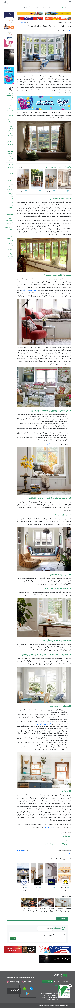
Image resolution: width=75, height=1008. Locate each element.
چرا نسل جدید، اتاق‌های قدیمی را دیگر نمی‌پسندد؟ (10, 208)
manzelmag (14, 982)
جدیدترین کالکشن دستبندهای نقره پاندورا (57, 844)
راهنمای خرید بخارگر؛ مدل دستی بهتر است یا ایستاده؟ (9, 97)
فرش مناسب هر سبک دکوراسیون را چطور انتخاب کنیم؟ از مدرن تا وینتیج (9, 192)
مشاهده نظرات (21, 22)
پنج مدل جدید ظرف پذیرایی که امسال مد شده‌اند (10, 254)
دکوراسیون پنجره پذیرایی (44, 724)
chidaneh (27, 982)
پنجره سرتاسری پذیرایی (28, 290)
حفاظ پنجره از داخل (53, 444)
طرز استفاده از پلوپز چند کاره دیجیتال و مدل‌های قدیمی (9, 111)
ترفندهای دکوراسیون (64, 22)
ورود (53, 985)
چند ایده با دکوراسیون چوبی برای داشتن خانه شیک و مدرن (10, 240)
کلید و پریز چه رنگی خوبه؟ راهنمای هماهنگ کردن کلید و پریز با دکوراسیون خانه (10, 128)
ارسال (13, 938)
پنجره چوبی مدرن (48, 827)
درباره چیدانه (64, 981)
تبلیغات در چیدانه (47, 981)
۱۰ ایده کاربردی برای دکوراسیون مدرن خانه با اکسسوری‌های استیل (9, 224)
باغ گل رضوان (66, 840)
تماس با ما (56, 981)
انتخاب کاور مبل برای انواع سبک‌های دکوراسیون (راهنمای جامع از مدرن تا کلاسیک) (10, 151)
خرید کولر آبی (66, 836)
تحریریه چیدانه (62, 850)
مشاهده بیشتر (23, 167)
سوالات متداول (63, 985)
